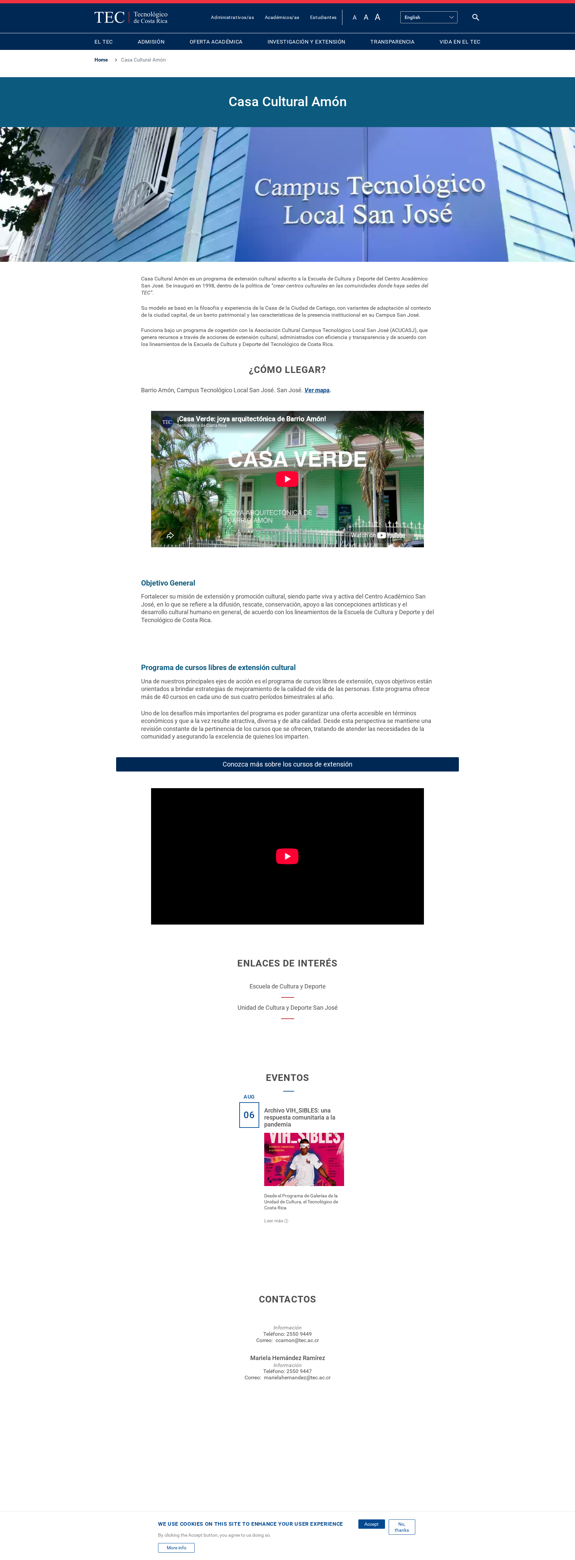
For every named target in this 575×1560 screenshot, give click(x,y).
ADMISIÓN (151, 42)
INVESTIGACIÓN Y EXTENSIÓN (306, 42)
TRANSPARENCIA (392, 42)
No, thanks (402, 1527)
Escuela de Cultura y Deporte (288, 986)
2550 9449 (299, 1334)
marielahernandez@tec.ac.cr (297, 1377)
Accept (371, 1524)
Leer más (273, 1220)
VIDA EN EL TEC (460, 42)
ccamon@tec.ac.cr (297, 1340)
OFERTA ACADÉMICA (216, 42)
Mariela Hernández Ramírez (287, 1357)
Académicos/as (282, 17)
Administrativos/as (232, 17)
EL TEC (104, 42)
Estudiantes (323, 17)
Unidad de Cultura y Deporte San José (288, 1007)
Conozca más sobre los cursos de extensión (287, 764)
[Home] (131, 17)
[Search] (475, 19)
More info (176, 1548)
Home (101, 60)
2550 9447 (299, 1371)
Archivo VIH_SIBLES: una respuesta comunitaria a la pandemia (299, 1117)
